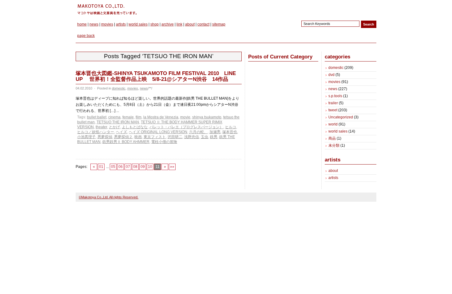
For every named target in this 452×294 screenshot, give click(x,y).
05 (113, 167)
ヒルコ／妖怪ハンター (95, 132)
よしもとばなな (135, 127)
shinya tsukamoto (206, 117)
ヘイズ (121, 132)
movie (185, 117)
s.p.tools (335, 96)
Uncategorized (340, 117)
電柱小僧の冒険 (164, 142)
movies (107, 24)
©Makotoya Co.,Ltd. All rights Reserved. (108, 197)
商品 (332, 138)
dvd (331, 75)
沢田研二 (175, 137)
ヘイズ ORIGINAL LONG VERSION (158, 132)
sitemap (218, 24)
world (333, 124)
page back (86, 36)
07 (128, 167)
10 (150, 167)
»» (172, 167)
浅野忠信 (191, 137)
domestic (118, 88)
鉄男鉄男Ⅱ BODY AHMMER (125, 142)
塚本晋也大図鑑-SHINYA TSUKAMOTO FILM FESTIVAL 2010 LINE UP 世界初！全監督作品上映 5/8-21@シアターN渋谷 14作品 (156, 76)
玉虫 (204, 137)
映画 (138, 137)
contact (203, 24)
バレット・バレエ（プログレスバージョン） (186, 127)
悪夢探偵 (104, 137)
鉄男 (213, 137)
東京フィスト (155, 137)
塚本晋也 (229, 132)
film (138, 117)
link (179, 24)
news (93, 24)
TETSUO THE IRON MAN (118, 122)
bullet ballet (96, 117)
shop (154, 24)
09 (143, 167)
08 (135, 167)
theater (101, 127)
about (190, 24)
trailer (333, 103)
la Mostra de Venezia (160, 117)
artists (121, 24)
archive (167, 24)
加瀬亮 (214, 132)
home (82, 24)
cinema (114, 117)
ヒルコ (230, 127)
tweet (332, 110)
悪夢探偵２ (123, 137)
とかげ (114, 127)
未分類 (333, 145)
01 (101, 167)
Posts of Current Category (280, 57)
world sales (138, 24)
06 (120, 167)
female (128, 117)
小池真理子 (86, 137)
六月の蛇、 (198, 132)
